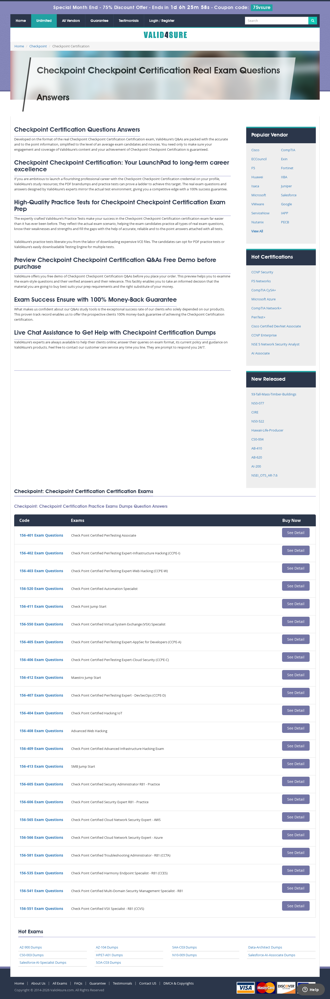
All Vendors (71, 21)
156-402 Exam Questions (41, 553)
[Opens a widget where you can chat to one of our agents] (310, 990)
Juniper (286, 186)
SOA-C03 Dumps (108, 962)
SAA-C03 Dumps (184, 947)
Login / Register (161, 21)
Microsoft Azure (263, 299)
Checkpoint (38, 46)
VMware (257, 204)
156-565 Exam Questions (41, 819)
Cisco (255, 150)
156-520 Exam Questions (41, 588)
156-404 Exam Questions (41, 712)
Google (286, 204)
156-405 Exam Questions (41, 641)
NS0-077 (257, 403)
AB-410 (256, 449)
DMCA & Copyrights (178, 983)
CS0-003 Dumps (32, 955)
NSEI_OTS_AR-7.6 (264, 476)
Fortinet (287, 168)
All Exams (60, 983)
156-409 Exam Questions (41, 748)
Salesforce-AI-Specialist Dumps (43, 962)
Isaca (255, 186)
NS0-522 (257, 422)
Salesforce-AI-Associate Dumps (271, 955)
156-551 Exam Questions (41, 908)
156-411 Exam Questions (41, 606)
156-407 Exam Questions (41, 695)
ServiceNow (260, 213)
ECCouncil (259, 159)
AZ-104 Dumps (107, 947)
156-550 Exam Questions (41, 624)
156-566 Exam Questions (41, 837)
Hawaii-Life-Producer (267, 431)
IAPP (284, 213)
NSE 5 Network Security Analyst (275, 344)
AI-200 (256, 467)
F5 (253, 168)
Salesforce (288, 195)
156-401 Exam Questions (41, 535)
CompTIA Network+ (266, 308)
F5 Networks (261, 281)
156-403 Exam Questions (41, 570)
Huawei (257, 177)
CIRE (254, 412)
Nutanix (257, 222)
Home (21, 21)
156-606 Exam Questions (41, 801)
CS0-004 (257, 440)
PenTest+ (258, 317)
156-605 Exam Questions (41, 784)
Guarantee (99, 21)
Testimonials (129, 21)
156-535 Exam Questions (41, 872)
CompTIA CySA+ (263, 290)
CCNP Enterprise (264, 335)
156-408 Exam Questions (41, 730)
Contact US (147, 983)
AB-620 (256, 458)
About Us (38, 983)
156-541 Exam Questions (41, 890)
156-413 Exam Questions (41, 766)
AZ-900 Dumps (31, 947)
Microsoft (258, 195)
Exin (284, 159)
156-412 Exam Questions (41, 677)
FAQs (78, 983)
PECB (285, 222)
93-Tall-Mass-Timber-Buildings (273, 394)
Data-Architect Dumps (265, 947)
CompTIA (288, 150)
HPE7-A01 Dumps (109, 955)
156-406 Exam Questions (41, 659)
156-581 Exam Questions (41, 855)
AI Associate (260, 353)
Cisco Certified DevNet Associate (276, 326)
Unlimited (44, 21)
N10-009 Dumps (184, 955)
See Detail (295, 532)
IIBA (284, 177)
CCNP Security (262, 272)
